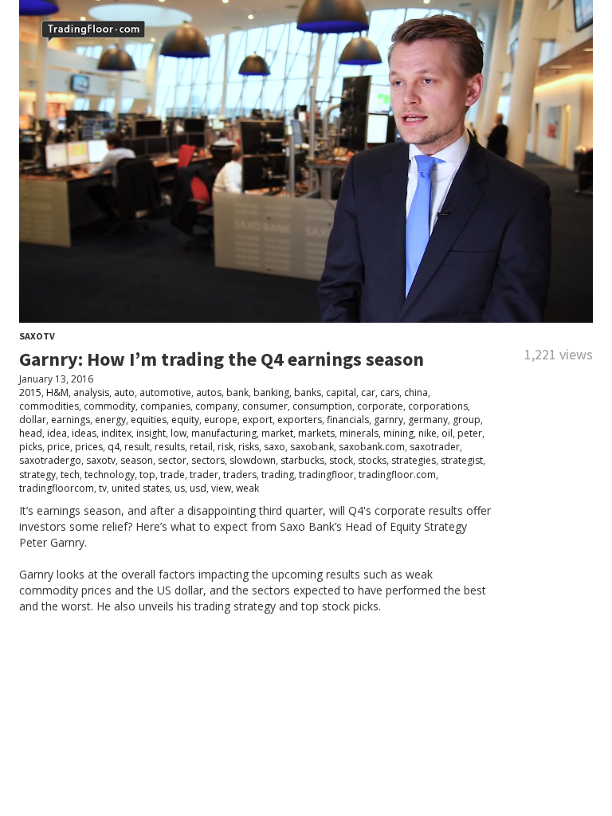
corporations (438, 406)
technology (109, 474)
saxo (274, 446)
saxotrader (435, 446)
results (170, 446)
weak (247, 488)
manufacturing (224, 433)
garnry (388, 419)
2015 (30, 392)
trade (172, 474)
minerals (359, 433)
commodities (49, 406)
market (277, 433)
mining (398, 433)
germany (428, 419)
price (58, 446)
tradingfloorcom (56, 488)
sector (172, 460)
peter (469, 433)
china (416, 392)
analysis (91, 392)
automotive (165, 392)
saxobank (312, 446)
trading (277, 474)
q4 (114, 446)
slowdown (253, 460)
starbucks (302, 460)
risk (225, 446)
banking (271, 392)
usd (198, 488)
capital (341, 392)
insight (151, 433)
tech (70, 474)
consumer (265, 406)
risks (248, 446)
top (147, 474)
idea (57, 433)
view (221, 488)
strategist (462, 460)
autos (209, 392)
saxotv (101, 460)
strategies (413, 460)
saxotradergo (50, 460)
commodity (109, 406)
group (467, 419)
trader (204, 474)
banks (307, 392)
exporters (299, 419)
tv (103, 488)
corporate (380, 406)
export (257, 419)
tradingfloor (326, 474)
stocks (372, 460)
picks (30, 446)
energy (110, 419)
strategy (37, 474)
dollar (32, 419)
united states (141, 488)
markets (316, 433)
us (180, 488)
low (178, 433)
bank (237, 392)
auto (124, 392)
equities (149, 419)
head (30, 433)
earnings (70, 419)
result (137, 446)
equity (185, 419)
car (368, 392)
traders (240, 474)
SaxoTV (37, 336)
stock (341, 460)
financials (348, 419)
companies (165, 406)
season (136, 460)
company (216, 406)
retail (201, 446)
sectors (208, 460)
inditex (116, 433)
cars (389, 392)
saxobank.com (372, 446)
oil (447, 433)
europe (220, 419)
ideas (84, 433)
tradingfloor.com (397, 474)
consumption (322, 406)
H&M (57, 392)
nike (427, 433)
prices (89, 446)
